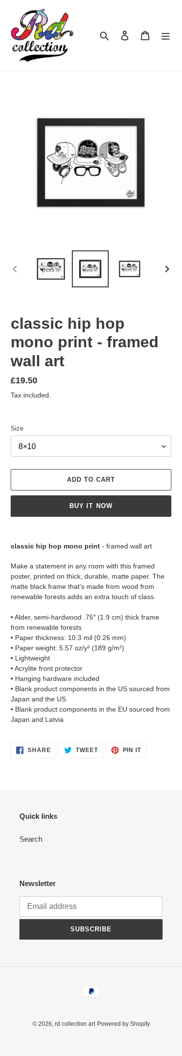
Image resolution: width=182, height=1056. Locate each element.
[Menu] (165, 35)
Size (17, 428)
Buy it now (90, 505)
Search (30, 839)
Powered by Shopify (123, 1023)
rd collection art (75, 1023)
